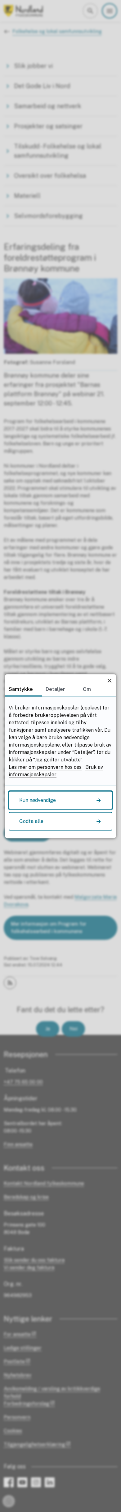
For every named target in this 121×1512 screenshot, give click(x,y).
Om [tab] (87, 689)
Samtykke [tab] (21, 689)
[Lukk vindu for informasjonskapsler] (109, 681)
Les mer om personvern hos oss (45, 767)
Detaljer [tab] (55, 689)
